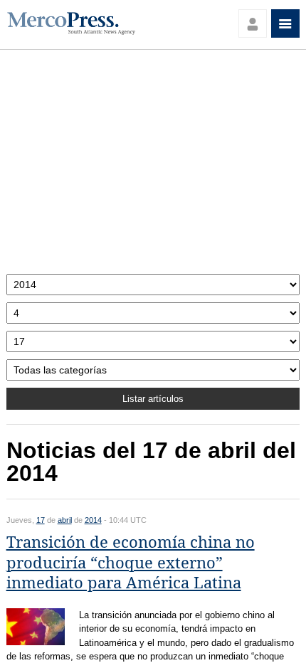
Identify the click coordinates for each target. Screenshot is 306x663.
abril (65, 520)
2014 (93, 520)
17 (40, 520)
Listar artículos (153, 398)
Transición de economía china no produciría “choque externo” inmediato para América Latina (130, 562)
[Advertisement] (153, 165)
